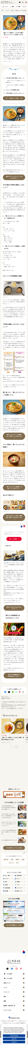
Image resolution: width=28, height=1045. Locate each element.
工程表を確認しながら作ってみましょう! (15, 93)
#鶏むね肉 (6, 859)
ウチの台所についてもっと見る (14, 848)
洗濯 (19, 6)
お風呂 (25, 6)
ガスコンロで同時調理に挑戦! (12, 90)
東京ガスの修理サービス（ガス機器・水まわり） (17, 1021)
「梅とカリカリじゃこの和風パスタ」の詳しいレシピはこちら (14, 435)
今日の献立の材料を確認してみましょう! (15, 78)
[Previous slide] (11, 746)
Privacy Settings (14, 1035)
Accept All (14, 1042)
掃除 (13, 6)
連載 (5, 1001)
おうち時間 (7, 1012)
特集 (5, 996)
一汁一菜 (6, 37)
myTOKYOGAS (4, 1021)
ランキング (6, 992)
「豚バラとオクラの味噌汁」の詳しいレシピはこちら (14, 487)
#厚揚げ (17, 859)
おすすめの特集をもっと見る (14, 925)
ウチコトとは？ (8, 1010)
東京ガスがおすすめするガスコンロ (14, 607)
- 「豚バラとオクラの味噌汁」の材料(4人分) (15, 85)
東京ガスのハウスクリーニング (10, 1023)
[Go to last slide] (2, 7)
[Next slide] (26, 7)
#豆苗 (12, 859)
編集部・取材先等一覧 (9, 1005)
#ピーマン (11, 862)
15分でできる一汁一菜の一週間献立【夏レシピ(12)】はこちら (14, 516)
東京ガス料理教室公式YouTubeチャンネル (14, 675)
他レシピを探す (13, 539)
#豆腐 (23, 859)
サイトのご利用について (11, 708)
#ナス (17, 862)
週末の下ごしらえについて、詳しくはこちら (14, 177)
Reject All (14, 1039)
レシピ (6, 6)
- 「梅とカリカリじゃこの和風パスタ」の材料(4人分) (15, 81)
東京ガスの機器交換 (20, 1023)
